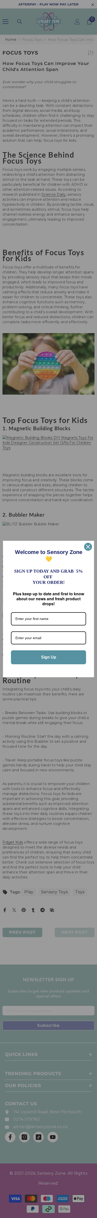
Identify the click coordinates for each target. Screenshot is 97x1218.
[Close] (88, 547)
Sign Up (48, 657)
